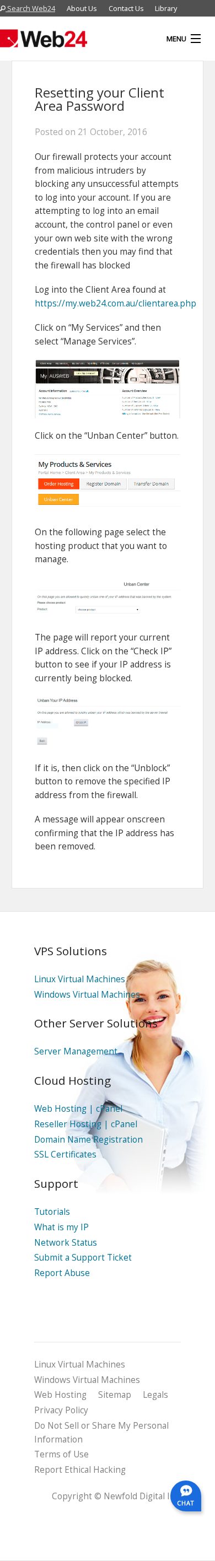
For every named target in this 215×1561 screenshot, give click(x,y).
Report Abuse (62, 1273)
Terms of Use (61, 1454)
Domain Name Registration (88, 1139)
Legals (155, 1395)
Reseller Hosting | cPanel (85, 1124)
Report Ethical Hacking (80, 1470)
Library (166, 8)
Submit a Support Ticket (83, 1257)
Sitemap (114, 1395)
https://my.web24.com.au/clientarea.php (115, 303)
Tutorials (52, 1212)
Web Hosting (60, 1395)
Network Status (65, 1242)
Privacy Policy (61, 1410)
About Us (82, 8)
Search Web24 (30, 8)
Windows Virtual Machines (87, 994)
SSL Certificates (65, 1154)
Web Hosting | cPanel (78, 1109)
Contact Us (126, 8)
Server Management (75, 1051)
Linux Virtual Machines (79, 979)
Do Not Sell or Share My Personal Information (101, 1432)
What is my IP (61, 1227)
